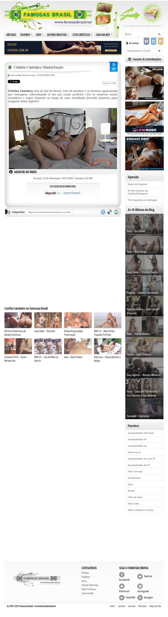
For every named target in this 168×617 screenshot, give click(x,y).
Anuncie (131, 606)
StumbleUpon (116, 212)
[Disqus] (63, 261)
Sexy (40, 35)
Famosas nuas (28, 75)
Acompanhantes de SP (139, 465)
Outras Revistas (58, 35)
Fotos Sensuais (135, 471)
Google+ (148, 597)
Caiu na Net (104, 35)
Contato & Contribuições (146, 59)
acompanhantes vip (137, 445)
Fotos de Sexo (135, 497)
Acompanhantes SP (137, 439)
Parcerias (142, 606)
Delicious (109, 212)
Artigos (11, 35)
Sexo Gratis (133, 503)
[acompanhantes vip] (62, 47)
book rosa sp (134, 452)
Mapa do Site (155, 606)
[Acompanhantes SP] (144, 82)
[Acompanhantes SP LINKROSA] (144, 117)
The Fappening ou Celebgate (142, 199)
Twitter (103, 212)
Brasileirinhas (134, 477)
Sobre (112, 606)
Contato (121, 606)
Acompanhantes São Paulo (141, 433)
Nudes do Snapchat (137, 184)
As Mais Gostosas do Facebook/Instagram (138, 192)
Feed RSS (130, 597)
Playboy (27, 35)
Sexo (130, 484)
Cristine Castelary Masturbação (38, 67)
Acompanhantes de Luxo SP (141, 458)
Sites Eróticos (83, 35)
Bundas (131, 490)
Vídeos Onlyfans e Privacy (140, 509)
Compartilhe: (18, 212)
